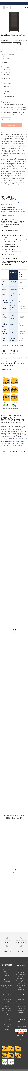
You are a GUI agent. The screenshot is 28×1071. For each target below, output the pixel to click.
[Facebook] (20, 1039)
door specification (10, 207)
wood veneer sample (13, 203)
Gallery (17, 43)
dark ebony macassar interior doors (14, 428)
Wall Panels (7, 1006)
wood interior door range (14, 445)
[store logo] (7, 7)
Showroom (21, 999)
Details (4, 191)
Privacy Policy (21, 976)
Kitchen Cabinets (7, 1002)
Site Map (21, 989)
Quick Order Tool (7, 1010)
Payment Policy (21, 978)
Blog (7, 1012)
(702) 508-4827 (7, 986)
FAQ (7, 1015)
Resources (21, 987)
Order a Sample (6, 43)
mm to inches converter (9, 47)
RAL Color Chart (7, 1008)
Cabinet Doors (7, 1004)
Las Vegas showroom (8, 216)
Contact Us (21, 972)
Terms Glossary (21, 974)
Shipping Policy (21, 981)
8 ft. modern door (16, 210)
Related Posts (6, 369)
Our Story (21, 970)
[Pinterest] (22, 1035)
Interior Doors (7, 999)
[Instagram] (17, 1035)
